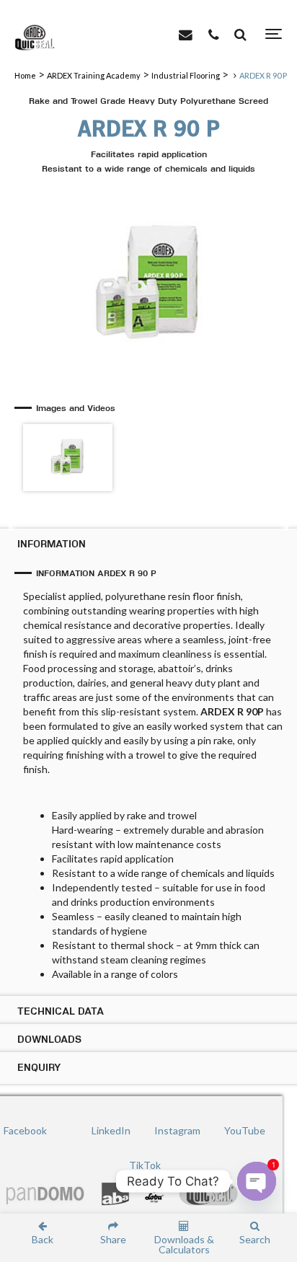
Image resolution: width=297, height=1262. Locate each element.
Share (113, 1239)
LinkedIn (111, 1130)
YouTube (244, 1130)
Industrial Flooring (185, 75)
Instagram (177, 1130)
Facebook (25, 1130)
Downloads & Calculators (184, 1244)
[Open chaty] (256, 1181)
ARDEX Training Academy (94, 75)
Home (25, 75)
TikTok (145, 1165)
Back (42, 1239)
